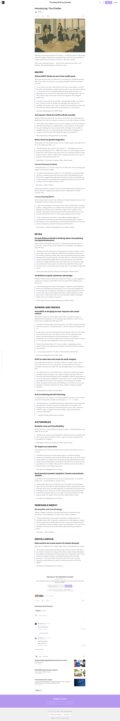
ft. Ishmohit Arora (39, 662)
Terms (62, 711)
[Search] (99, 2)
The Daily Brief (70, 400)
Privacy (58, 711)
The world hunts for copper (43, 680)
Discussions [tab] (45, 656)
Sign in (116, 2)
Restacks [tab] (44, 610)
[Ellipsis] (84, 623)
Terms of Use (66, 589)
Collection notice (68, 711)
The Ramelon (41, 637)
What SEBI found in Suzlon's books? (46, 670)
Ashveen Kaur (41, 623)
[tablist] (41, 610)
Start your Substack (56, 714)
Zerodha (40, 11)
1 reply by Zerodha (43, 633)
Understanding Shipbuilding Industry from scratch (51, 660)
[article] (60, 663)
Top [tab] (36, 656)
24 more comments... (39, 649)
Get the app (67, 714)
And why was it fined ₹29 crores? (43, 672)
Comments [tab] (38, 610)
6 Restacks (51, 595)
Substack (53, 718)
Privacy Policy (70, 590)
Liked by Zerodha (42, 625)
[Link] (33, 72)
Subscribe (108, 2)
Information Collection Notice (59, 590)
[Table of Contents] (1, 360)
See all (37, 690)
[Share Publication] (103, 2)
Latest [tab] (40, 656)
